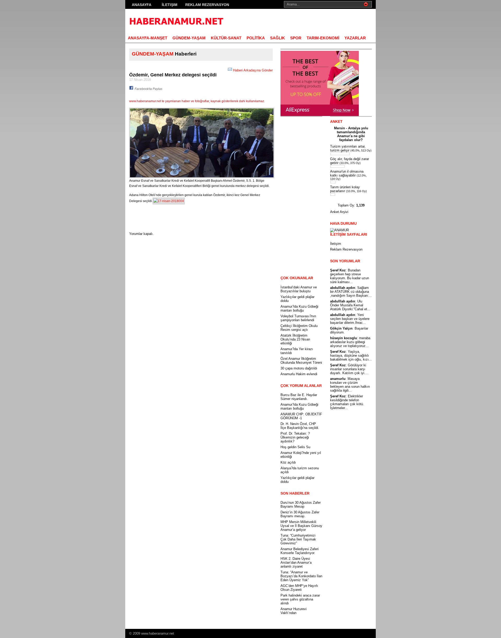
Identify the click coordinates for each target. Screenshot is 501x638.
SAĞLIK (277, 38)
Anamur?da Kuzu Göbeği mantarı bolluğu (299, 308)
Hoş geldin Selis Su (295, 447)
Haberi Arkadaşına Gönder (253, 70)
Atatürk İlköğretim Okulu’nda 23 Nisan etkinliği (295, 339)
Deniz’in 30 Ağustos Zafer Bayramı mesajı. (300, 514)
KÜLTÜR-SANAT (226, 38)
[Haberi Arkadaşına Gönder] (230, 70)
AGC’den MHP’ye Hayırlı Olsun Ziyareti (299, 588)
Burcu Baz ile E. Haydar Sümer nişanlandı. (299, 397)
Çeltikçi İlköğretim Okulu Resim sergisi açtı (299, 328)
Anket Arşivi (339, 212)
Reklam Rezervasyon (207, 5)
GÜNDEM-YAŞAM (189, 38)
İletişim (169, 5)
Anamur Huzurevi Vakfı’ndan (294, 611)
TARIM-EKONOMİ (323, 38)
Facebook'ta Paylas (148, 89)
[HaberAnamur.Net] (176, 21)
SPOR (295, 38)
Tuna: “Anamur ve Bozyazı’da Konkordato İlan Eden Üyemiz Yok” (301, 576)
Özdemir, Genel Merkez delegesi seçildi (173, 74)
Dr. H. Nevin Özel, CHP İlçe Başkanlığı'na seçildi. (300, 426)
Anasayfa (141, 5)
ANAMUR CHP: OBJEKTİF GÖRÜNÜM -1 (301, 416)
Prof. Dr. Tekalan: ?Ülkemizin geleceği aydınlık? (295, 437)
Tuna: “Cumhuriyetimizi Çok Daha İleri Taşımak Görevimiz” (298, 539)
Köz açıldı (288, 462)
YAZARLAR (355, 38)
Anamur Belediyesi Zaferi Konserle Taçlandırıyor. (300, 551)
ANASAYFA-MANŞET (147, 38)
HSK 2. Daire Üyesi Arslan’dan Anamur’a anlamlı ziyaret (296, 562)
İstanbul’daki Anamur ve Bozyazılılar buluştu (299, 289)
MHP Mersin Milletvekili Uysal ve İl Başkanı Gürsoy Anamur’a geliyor (301, 526)
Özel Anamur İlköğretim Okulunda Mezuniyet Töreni (301, 360)
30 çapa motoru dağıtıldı (299, 368)
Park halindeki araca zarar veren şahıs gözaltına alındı (300, 599)
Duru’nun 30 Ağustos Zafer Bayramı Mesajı (301, 504)
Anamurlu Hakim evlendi (299, 374)
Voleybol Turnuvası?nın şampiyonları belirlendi (298, 318)
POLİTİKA (256, 38)
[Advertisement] (311, 21)
